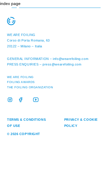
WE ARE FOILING (21, 35)
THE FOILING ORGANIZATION (30, 87)
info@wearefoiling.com (70, 59)
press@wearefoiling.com (62, 64)
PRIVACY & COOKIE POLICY (81, 122)
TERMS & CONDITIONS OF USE (26, 122)
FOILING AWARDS (21, 82)
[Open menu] (99, 9)
